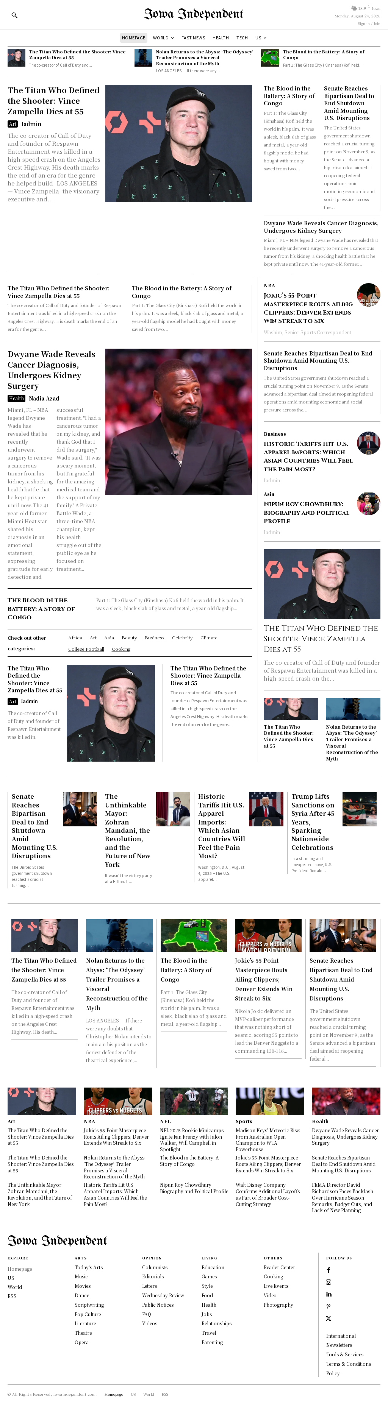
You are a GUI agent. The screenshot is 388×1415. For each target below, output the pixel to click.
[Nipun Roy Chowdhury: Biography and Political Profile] (368, 503)
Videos (149, 1323)
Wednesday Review (163, 1295)
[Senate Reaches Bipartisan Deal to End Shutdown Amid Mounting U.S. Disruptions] (80, 809)
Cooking (273, 1276)
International (341, 1335)
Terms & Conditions (348, 1363)
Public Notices (158, 1304)
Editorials (153, 1276)
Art (12, 123)
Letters (149, 1286)
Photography (278, 1304)
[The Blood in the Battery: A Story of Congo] (270, 58)
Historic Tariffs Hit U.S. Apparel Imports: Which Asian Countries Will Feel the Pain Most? (308, 457)
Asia (269, 494)
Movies (83, 1286)
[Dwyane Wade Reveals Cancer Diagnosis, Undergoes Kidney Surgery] (178, 422)
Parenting (212, 1342)
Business (275, 434)
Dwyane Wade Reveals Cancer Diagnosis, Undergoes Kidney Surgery (321, 226)
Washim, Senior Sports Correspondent (307, 332)
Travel (209, 1332)
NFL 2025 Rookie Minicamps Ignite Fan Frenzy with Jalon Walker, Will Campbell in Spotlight (192, 1139)
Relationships (217, 1323)
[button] (14, 15)
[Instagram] (328, 1282)
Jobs (207, 1314)
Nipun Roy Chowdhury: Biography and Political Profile (306, 512)
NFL (165, 1121)
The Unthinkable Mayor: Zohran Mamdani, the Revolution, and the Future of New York (127, 830)
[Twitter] (328, 1319)
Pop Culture (88, 1314)
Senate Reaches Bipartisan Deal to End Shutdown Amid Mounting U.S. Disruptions (349, 103)
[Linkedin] (328, 1295)
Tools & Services (344, 1354)
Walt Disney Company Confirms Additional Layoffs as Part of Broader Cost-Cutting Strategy (268, 1194)
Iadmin (31, 124)
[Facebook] (328, 1270)
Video (270, 1295)
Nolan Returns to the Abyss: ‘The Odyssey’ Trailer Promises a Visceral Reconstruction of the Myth (204, 57)
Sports (244, 1121)
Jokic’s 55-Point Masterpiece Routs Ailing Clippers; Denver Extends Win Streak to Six (308, 308)
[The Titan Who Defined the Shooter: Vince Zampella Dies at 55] (16, 58)
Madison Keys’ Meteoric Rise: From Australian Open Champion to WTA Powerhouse (268, 1139)
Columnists (154, 1267)
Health (16, 398)
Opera (82, 1342)
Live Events (276, 1286)
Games (209, 1276)
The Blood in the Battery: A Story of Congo (323, 54)
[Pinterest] (328, 1307)
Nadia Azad (44, 398)
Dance (82, 1295)
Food (207, 1295)
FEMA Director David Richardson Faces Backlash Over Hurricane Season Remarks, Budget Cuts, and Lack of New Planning (342, 1197)
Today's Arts (89, 1267)
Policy (333, 1373)
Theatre (83, 1332)
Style (207, 1286)
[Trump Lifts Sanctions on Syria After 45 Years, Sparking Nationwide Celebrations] (360, 809)
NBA (269, 285)
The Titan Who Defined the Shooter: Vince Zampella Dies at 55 (77, 54)
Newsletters (339, 1345)
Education (213, 1267)
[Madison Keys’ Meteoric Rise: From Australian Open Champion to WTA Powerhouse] (270, 1101)
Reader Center (279, 1267)
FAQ (146, 1314)
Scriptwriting (89, 1304)
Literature (85, 1323)
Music (81, 1276)
